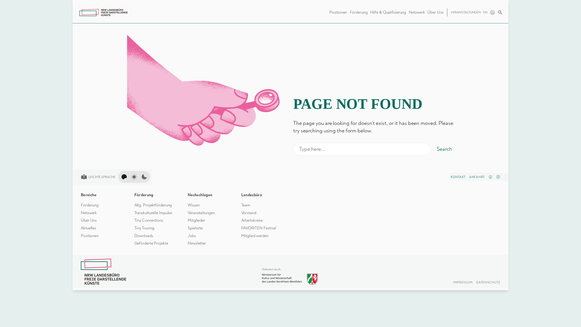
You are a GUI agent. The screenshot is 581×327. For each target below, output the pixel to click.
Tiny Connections (148, 220)
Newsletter (197, 243)
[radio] (124, 177)
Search (444, 149)
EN (485, 12)
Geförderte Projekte (151, 243)
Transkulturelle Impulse (153, 213)
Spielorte (195, 228)
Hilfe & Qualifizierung (388, 12)
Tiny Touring (144, 228)
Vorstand (248, 213)
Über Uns (435, 12)
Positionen (338, 12)
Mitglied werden (255, 235)
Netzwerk (417, 12)
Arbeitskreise (252, 220)
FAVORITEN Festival (258, 228)
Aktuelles (88, 228)
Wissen (193, 205)
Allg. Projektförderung (153, 205)
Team (245, 205)
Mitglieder (196, 220)
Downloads (143, 235)
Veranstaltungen (466, 12)
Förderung (358, 12)
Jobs (192, 235)
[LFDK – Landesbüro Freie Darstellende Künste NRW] (103, 272)
